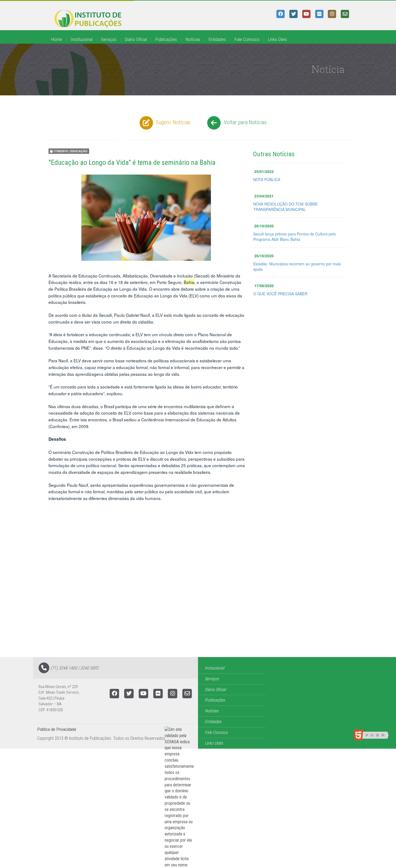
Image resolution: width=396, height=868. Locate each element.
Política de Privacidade (56, 729)
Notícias (193, 39)
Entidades (217, 39)
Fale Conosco (247, 39)
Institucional (81, 39)
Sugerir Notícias (172, 122)
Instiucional (214, 668)
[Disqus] (198, 588)
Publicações (166, 39)
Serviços (108, 39)
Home (56, 39)
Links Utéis (214, 743)
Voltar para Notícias (245, 122)
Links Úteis (277, 39)
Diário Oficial (136, 39)
